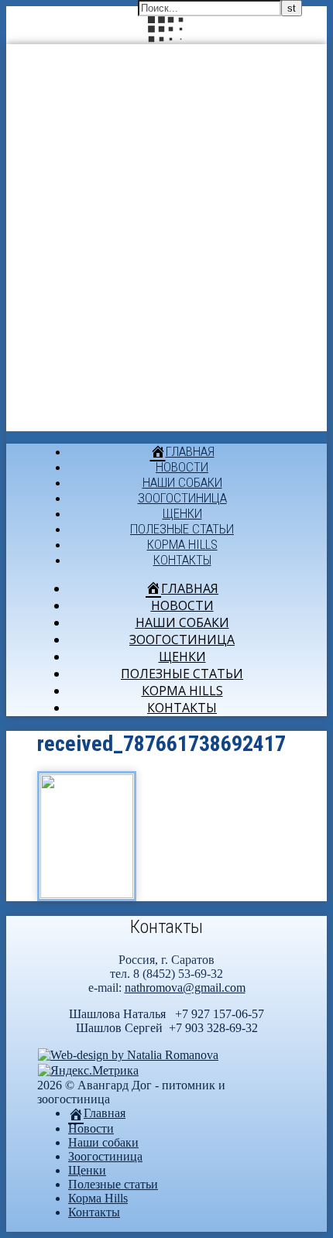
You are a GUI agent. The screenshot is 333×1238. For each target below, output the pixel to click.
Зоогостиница (182, 498)
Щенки (182, 513)
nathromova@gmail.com (185, 987)
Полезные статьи (182, 529)
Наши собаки (182, 482)
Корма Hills (182, 544)
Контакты (182, 560)
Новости (182, 467)
